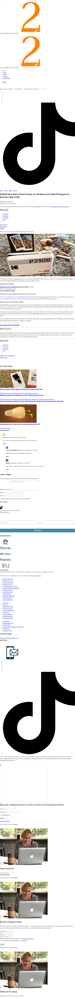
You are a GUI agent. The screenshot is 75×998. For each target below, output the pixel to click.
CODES (5, 74)
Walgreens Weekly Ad (9, 596)
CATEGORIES (6, 78)
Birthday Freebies (8, 590)
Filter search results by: (6, 89)
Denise (3, 201)
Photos (15, 190)
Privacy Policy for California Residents (13, 627)
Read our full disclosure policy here (60, 206)
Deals (6, 190)
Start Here (6, 603)
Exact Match (27, 89)
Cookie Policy (37, 576)
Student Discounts (8, 582)
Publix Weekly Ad (7, 598)
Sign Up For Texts (7, 608)
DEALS (4, 72)
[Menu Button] (0, 1)
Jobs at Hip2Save (7, 614)
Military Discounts (8, 581)
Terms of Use (6, 621)
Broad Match (18, 89)
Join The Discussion (5, 428)
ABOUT (5, 82)
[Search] (0, 87)
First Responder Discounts (10, 586)
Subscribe (37, 530)
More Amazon (4, 225)
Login (15, 947)
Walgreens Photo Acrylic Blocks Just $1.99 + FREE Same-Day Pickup (21, 395)
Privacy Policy (6, 625)
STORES (5, 76)
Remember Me (5, 815)
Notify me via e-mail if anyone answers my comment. (15, 499)
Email (2, 495)
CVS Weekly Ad (7, 594)
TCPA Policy (6, 629)
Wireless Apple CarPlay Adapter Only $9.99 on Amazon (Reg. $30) (21, 389)
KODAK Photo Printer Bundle (8, 287)
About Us (5, 605)
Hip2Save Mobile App (9, 610)
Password (2, 812)
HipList (2, 228)
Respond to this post (5, 489)
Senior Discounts (7, 584)
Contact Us (6, 612)
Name (2, 492)
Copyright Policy (7, 630)
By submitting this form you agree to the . (17, 939)
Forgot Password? (5, 821)
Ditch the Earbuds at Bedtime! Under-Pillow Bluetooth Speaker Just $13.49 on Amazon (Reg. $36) (31, 401)
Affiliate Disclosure (8, 623)
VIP (4, 71)
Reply (4, 443)
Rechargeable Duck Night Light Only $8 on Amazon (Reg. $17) (20, 424)
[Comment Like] (6, 471)
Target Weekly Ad (7, 592)
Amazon (17, 279)
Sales (10, 190)
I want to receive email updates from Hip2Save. (15, 940)
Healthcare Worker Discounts (11, 588)
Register (15, 824)
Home (1, 190)
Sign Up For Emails (8, 606)
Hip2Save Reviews (8, 618)
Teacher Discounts (8, 579)
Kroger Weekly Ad (8, 600)
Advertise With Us (8, 616)
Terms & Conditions (28, 939)
